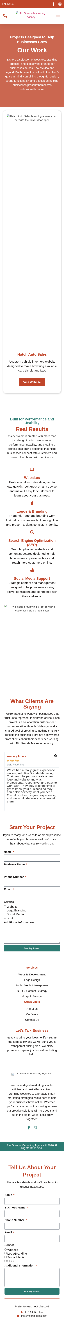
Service (9, 901)
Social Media (15, 914)
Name (8, 851)
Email (8, 889)
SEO (10, 918)
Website (12, 906)
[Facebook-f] (53, 4)
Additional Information (19, 922)
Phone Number (14, 877)
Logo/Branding (16, 910)
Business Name (14, 864)
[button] (58, 16)
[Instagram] (60, 4)
